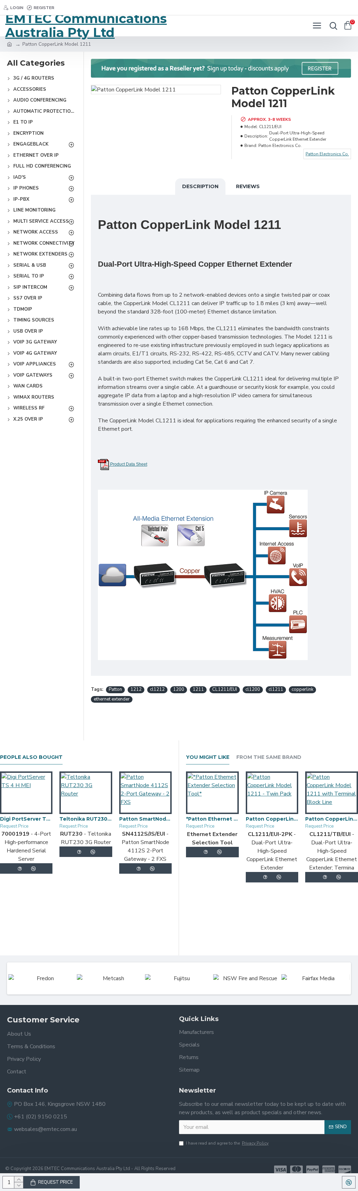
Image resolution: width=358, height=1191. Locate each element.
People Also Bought (31, 757)
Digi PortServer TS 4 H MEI (26, 819)
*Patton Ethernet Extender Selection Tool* (212, 819)
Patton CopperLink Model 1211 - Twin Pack (272, 819)
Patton (115, 689)
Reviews (248, 186)
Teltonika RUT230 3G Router (85, 819)
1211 (198, 689)
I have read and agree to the (227, 1143)
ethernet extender (112, 699)
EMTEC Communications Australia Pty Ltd (86, 25)
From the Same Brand (268, 757)
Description (200, 186)
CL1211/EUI (224, 689)
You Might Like (207, 757)
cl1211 (275, 689)
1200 (178, 689)
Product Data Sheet (128, 464)
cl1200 (252, 689)
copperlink (302, 689)
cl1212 (157, 689)
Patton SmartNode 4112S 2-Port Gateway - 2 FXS (145, 819)
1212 (136, 689)
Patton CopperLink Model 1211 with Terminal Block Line (331, 819)
